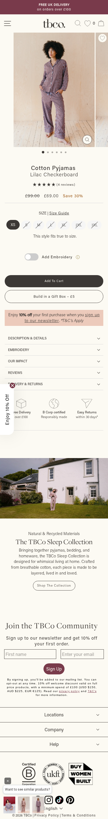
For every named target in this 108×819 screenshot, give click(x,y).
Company (54, 729)
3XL (94, 224)
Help (54, 744)
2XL (79, 224)
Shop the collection (54, 585)
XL (64, 224)
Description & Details (27, 338)
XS (13, 224)
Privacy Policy (46, 815)
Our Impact (17, 361)
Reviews (15, 373)
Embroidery (18, 350)
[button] (44, 184)
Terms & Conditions (78, 815)
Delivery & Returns (25, 384)
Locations (54, 714)
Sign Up (54, 669)
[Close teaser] (12, 385)
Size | (54, 213)
